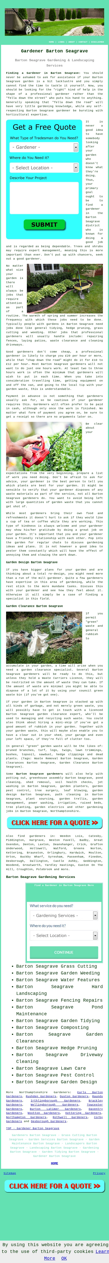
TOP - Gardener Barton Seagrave (32, 1128)
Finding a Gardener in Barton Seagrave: (43, 73)
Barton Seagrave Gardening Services (40, 877)
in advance (31, 396)
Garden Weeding (80, 973)
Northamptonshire (64, 811)
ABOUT (71, 42)
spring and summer (62, 315)
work (62, 554)
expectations (16, 473)
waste (23, 389)
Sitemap (10, 1173)
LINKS (61, 42)
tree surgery (46, 790)
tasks (71, 586)
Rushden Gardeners (41, 1096)
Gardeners (62, 1092)
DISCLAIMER (97, 42)
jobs (9, 294)
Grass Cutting (79, 966)
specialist (15, 598)
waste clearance (64, 340)
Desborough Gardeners (48, 1121)
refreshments (16, 517)
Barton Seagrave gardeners (39, 773)
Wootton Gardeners (44, 1113)
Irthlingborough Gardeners (55, 1100)
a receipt (21, 416)
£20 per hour (76, 355)
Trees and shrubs (88, 246)
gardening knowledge (54, 106)
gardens (52, 324)
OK (64, 1258)
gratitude (47, 529)
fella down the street (26, 98)
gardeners (14, 336)
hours (10, 372)
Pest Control (77, 1075)
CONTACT (83, 42)
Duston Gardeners (74, 1096)
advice (11, 481)
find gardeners (31, 836)
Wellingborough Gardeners (54, 1104)
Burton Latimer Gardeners (55, 1109)
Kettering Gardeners (83, 1113)
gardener (33, 258)
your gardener (91, 534)
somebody (93, 138)
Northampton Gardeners (26, 1117)
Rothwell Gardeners (70, 1117)
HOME (51, 42)
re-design (56, 573)
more (64, 869)
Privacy (99, 1173)
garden (28, 81)
